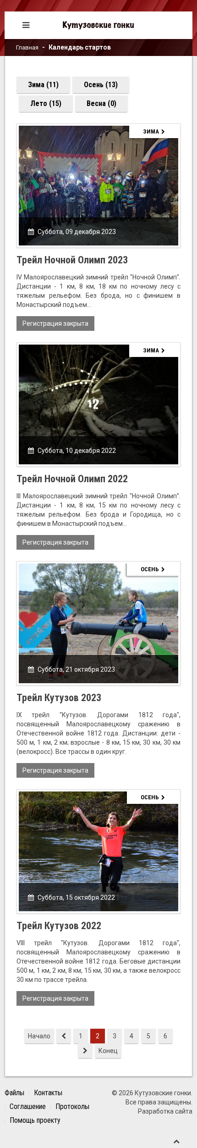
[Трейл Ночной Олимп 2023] (98, 185)
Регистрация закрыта (55, 323)
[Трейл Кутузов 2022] (98, 850)
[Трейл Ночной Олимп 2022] (98, 403)
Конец (108, 1050)
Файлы (14, 1092)
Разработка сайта (165, 1111)
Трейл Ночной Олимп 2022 (72, 479)
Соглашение (28, 1106)
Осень (150, 569)
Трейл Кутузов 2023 (58, 697)
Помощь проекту (35, 1120)
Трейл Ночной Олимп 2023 (72, 260)
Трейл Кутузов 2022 (58, 925)
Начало (39, 1036)
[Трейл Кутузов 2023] (98, 622)
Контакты (48, 1092)
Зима (151, 131)
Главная (27, 47)
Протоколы (72, 1106)
